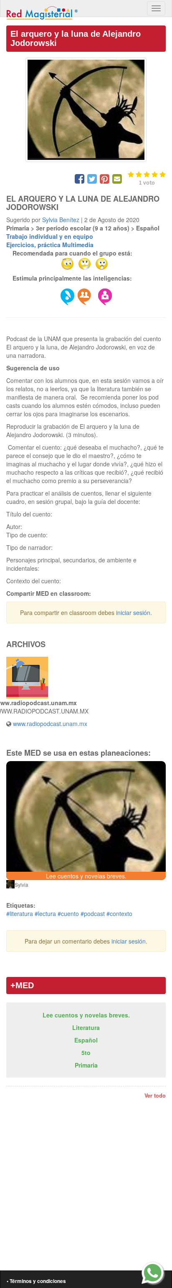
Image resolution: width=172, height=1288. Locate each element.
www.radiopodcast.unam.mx (50, 723)
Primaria (86, 1065)
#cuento (68, 913)
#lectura (45, 913)
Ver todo (155, 1095)
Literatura (86, 1027)
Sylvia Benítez (60, 219)
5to (86, 1052)
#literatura (19, 913)
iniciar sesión (133, 612)
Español (86, 1040)
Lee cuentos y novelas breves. (86, 1015)
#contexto (119, 913)
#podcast (93, 913)
